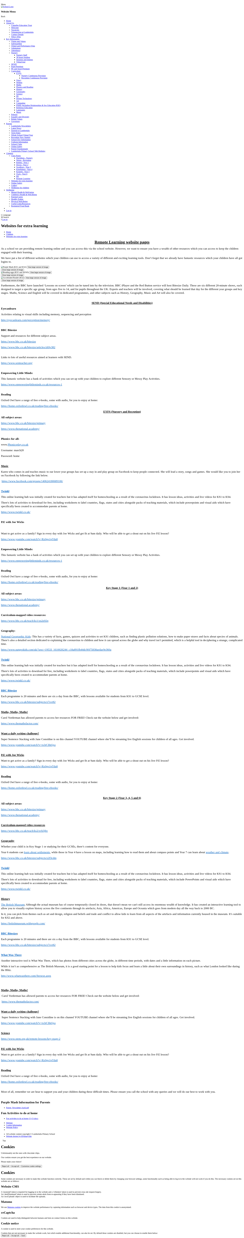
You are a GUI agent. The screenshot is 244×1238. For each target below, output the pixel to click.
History (19, 89)
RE (17, 176)
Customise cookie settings (31, 1166)
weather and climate (217, 852)
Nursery (14, 53)
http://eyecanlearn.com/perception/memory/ (25, 320)
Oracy (18, 80)
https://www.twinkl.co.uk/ (15, 512)
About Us (10, 23)
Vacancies (15, 30)
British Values (16, 119)
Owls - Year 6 (21, 174)
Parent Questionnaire (19, 149)
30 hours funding (23, 57)
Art (17, 101)
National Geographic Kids (16, 636)
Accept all (15, 1166)
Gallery (14, 185)
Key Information (12, 39)
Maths (18, 85)
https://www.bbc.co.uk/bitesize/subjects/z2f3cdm (28, 858)
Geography (20, 92)
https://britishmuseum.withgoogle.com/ (23, 923)
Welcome (15, 28)
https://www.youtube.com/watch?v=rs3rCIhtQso (28, 744)
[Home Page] (7, 7)
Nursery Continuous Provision (33, 76)
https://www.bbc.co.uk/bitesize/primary (23, 423)
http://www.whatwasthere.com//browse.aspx (26, 975)
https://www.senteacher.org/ (17, 363)
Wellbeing (10, 190)
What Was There (11, 954)
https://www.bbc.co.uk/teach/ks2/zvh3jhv (24, 830)
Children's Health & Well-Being (24, 195)
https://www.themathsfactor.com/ (19, 723)
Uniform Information (19, 142)
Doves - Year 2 (22, 165)
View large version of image (38, 267)
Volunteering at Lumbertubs (22, 32)
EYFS (18, 73)
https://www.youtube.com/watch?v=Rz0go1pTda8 (29, 539)
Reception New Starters (20, 137)
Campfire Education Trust (21, 25)
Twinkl (5, 491)
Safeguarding (16, 44)
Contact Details (17, 34)
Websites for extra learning (22, 181)
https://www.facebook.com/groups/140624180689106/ (32, 481)
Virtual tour (20, 62)
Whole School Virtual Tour (22, 135)
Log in (8, 211)
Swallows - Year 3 (23, 167)
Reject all (5, 1166)
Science (19, 94)
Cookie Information (14, 1125)
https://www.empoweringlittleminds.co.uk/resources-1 (31, 384)
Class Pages (16, 156)
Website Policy (12, 1127)
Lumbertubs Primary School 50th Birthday (28, 151)
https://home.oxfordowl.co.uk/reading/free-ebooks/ (29, 405)
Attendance (15, 50)
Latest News (16, 128)
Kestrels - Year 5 (22, 172)
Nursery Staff (21, 55)
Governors (15, 121)
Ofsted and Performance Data (23, 46)
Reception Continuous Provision (34, 78)
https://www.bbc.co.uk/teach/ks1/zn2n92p (24, 620)
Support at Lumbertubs (20, 130)
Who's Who (16, 37)
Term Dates (15, 133)
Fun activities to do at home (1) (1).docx (22, 1118)
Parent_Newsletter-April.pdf (17, 1108)
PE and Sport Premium (20, 69)
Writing (19, 82)
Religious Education (24, 108)
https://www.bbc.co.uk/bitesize (18, 341)
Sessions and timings (24, 60)
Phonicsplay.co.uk (18, 444)
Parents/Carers (17, 197)
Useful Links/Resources (20, 204)
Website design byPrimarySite (19, 1136)
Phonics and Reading (24, 87)
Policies (14, 114)
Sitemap (9, 1123)
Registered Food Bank (20, 206)
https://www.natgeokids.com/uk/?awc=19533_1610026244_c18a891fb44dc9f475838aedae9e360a (56, 649)
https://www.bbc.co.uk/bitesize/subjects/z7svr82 (28, 701)
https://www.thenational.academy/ (20, 428)
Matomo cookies (14, 1207)
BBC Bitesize (9, 690)
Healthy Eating (17, 199)
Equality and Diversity (20, 117)
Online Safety (16, 146)
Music (18, 112)
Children (9, 153)
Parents (9, 124)
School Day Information (21, 140)
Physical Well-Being (19, 201)
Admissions (16, 48)
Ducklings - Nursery (24, 158)
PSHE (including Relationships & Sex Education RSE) (38, 105)
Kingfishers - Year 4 (24, 169)
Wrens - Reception (23, 160)
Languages (20, 110)
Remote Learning (23, 178)
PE (17, 96)
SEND (14, 64)
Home (8, 21)
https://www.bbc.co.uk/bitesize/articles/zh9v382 (28, 347)
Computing (20, 103)
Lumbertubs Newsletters (21, 126)
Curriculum (15, 71)
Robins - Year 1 (22, 162)
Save (23, 1236)
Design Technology (24, 98)
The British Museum (12, 904)
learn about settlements (37, 852)
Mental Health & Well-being (22, 192)
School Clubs (16, 144)
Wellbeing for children (20, 188)
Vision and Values (18, 41)
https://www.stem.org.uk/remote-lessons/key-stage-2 (30, 1038)
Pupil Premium (17, 66)
